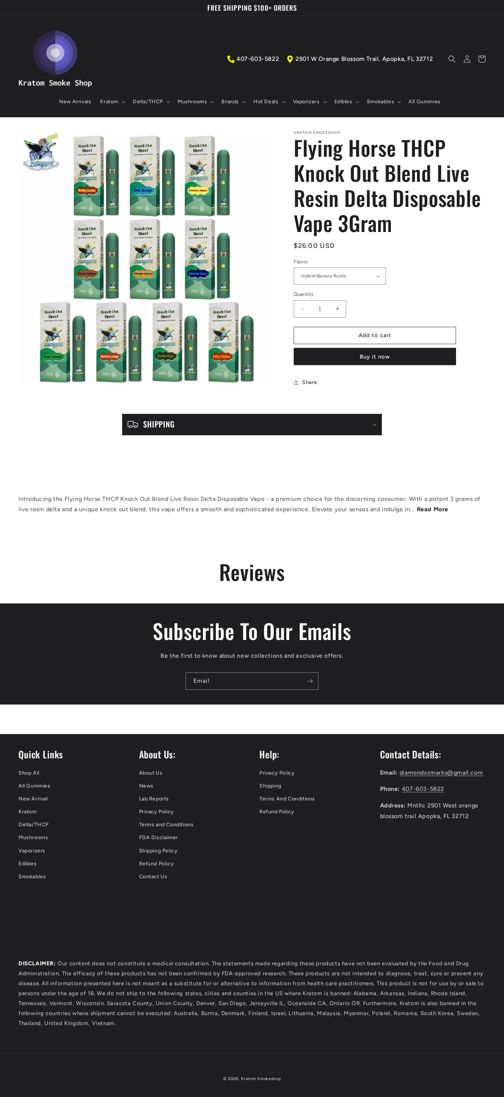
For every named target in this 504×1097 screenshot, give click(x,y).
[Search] (452, 59)
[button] (112, 102)
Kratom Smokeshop (261, 1078)
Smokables (32, 876)
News (146, 786)
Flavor (301, 261)
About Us (151, 773)
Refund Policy (156, 864)
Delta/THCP (33, 824)
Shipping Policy (158, 851)
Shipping (270, 786)
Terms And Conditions (287, 799)
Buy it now (375, 356)
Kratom (27, 812)
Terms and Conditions (166, 824)
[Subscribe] (310, 681)
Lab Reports (154, 799)
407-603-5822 (258, 58)
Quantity (304, 294)
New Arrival (33, 799)
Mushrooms (33, 837)
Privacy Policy (156, 812)
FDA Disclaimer (158, 837)
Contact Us (153, 876)
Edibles (27, 864)
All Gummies (34, 786)
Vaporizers (31, 851)
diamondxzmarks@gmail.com (441, 772)
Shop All (28, 773)
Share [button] (309, 382)
